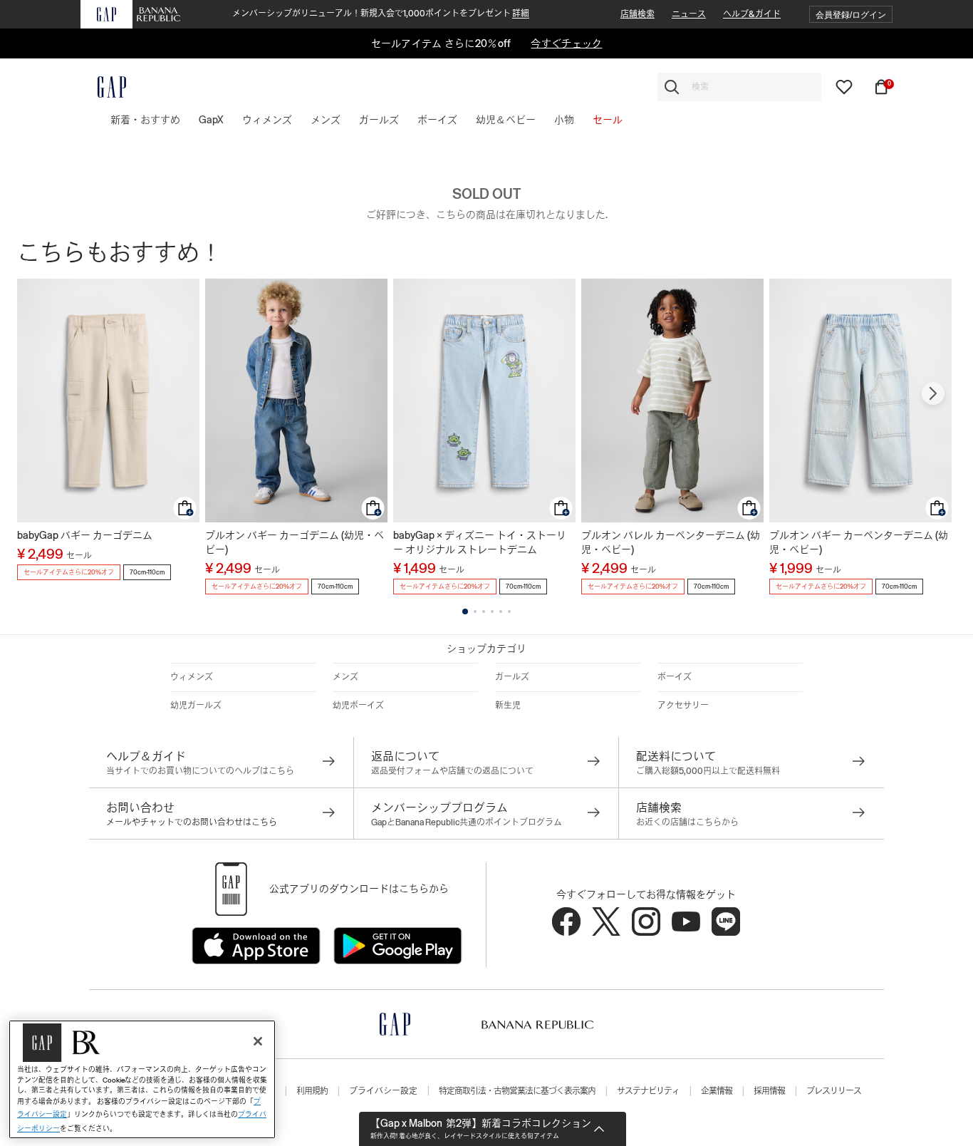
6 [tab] (509, 611)
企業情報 (716, 1091)
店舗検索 (637, 14)
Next (933, 393)
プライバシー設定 (383, 1091)
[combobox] (739, 87)
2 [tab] (475, 611)
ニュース (689, 14)
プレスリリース (833, 1091)
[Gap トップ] (103, 87)
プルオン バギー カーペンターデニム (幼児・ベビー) (858, 542)
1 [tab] (465, 611)
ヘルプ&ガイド (752, 14)
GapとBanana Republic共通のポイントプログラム (466, 822)
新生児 (508, 706)
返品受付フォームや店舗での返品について (452, 771)
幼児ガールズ (196, 706)
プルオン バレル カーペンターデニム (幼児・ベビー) (670, 542)
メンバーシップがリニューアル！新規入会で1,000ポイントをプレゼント (380, 14)
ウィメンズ (191, 677)
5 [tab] (500, 611)
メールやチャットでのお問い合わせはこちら (191, 822)
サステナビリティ (648, 1091)
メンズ (345, 677)
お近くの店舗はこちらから (687, 822)
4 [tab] (492, 611)
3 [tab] (483, 611)
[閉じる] (258, 1041)
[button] (851, 14)
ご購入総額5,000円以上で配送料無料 (708, 771)
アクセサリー (683, 706)
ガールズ (512, 677)
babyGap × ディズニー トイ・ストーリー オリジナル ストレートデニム (479, 542)
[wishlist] (844, 86)
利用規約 (312, 1091)
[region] (142, 1079)
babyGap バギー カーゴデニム (84, 535)
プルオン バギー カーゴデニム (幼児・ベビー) (294, 542)
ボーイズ (674, 677)
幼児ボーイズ (358, 706)
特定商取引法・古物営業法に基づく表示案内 (517, 1091)
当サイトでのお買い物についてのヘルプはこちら (200, 771)
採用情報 (769, 1091)
